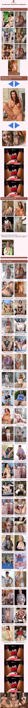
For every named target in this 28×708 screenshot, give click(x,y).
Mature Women (22, 235)
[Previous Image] (11, 86)
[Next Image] (17, 86)
